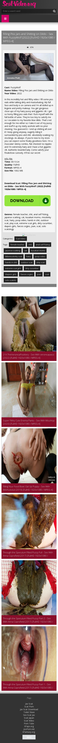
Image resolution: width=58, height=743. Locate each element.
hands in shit (11, 262)
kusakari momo (38, 250)
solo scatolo (10, 280)
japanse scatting (12, 250)
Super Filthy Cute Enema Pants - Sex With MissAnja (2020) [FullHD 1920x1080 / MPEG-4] (28, 422)
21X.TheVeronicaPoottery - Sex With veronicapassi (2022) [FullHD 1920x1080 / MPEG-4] (28, 356)
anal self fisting (43, 244)
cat (25, 250)
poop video (40, 256)
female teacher (17, 244)
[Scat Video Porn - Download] (19, 4)
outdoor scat (26, 262)
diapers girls (10, 274)
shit (30, 244)
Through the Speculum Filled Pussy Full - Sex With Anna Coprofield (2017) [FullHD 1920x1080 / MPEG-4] (28, 554)
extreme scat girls (13, 268)
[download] (27, 200)
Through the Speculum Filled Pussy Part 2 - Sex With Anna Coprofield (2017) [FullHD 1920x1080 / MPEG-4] (28, 620)
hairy (28, 256)
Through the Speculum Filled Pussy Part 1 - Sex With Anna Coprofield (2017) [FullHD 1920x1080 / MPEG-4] (28, 686)
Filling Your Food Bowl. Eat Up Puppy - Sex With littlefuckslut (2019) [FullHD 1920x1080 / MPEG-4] (28, 488)
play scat (41, 262)
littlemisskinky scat (13, 256)
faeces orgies (27, 274)
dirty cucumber (32, 268)
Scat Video (20, 238)
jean (39, 274)
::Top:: (29, 698)
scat (47, 274)
